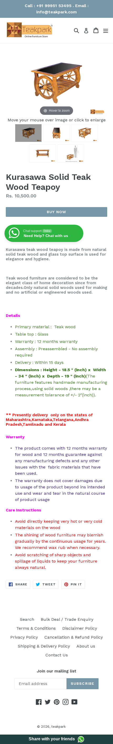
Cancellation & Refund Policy (73, 637)
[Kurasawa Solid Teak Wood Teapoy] (56, 133)
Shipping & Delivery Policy (44, 646)
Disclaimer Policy (79, 628)
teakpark (58, 727)
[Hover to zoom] (56, 82)
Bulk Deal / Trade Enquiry (67, 619)
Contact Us (56, 655)
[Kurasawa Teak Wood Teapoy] (28, 133)
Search (27, 619)
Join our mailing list (56, 671)
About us (85, 646)
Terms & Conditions (36, 628)
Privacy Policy (24, 637)
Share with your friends (52, 739)
